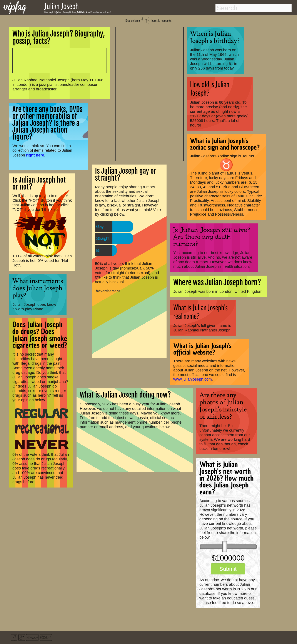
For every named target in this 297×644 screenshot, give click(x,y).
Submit (228, 569)
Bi (97, 250)
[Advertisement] (149, 93)
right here (35, 155)
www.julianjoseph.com (192, 379)
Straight (102, 238)
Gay (99, 226)
